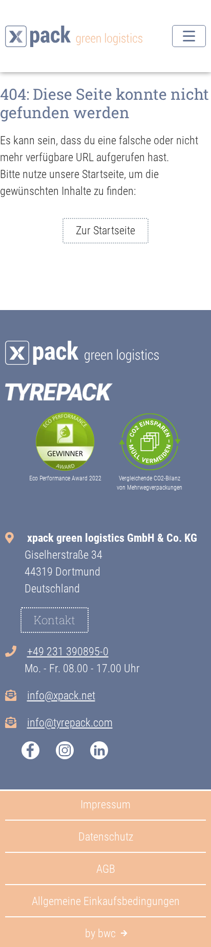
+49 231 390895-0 (68, 651)
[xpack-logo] (73, 36)
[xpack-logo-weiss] (82, 353)
